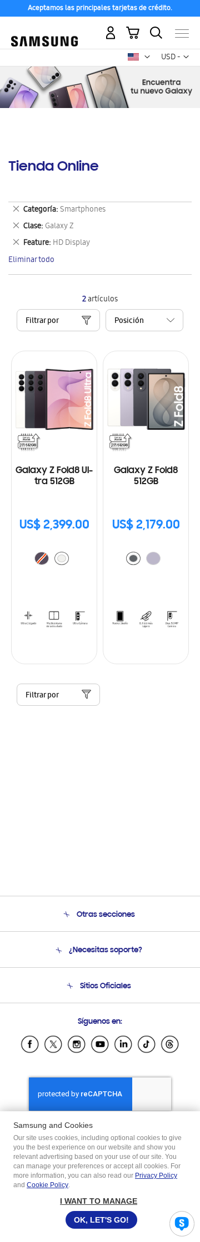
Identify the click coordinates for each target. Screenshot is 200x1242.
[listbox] (54, 560)
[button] (147, 57)
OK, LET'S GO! (101, 1219)
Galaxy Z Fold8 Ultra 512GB (54, 476)
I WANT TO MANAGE (98, 1201)
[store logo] (44, 29)
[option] (61, 558)
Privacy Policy (156, 1175)
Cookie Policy (47, 1185)
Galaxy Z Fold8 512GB (146, 476)
